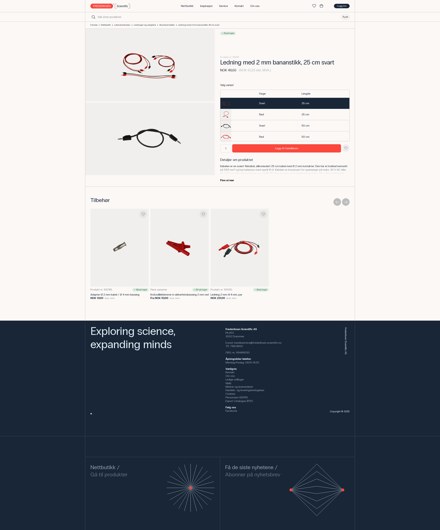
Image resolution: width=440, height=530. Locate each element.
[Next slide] (346, 202)
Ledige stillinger (235, 379)
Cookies (230, 393)
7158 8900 (236, 346)
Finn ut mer (227, 180)
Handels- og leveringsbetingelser (245, 390)
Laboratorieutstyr (122, 25)
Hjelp (228, 383)
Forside (93, 25)
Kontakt (230, 372)
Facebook (231, 410)
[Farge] (278, 94)
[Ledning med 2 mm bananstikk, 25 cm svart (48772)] (284, 114)
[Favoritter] (314, 6)
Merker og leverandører (239, 386)
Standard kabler (167, 25)
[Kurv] (321, 6)
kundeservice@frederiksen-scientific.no (258, 342)
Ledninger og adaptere (145, 25)
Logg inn (341, 5)
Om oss (230, 376)
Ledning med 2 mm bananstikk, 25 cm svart (198, 25)
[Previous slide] (337, 202)
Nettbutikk (106, 25)
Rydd (345, 16)
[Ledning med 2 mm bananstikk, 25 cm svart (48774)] (284, 125)
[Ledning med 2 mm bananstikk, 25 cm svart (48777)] (284, 136)
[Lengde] (324, 94)
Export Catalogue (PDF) (239, 401)
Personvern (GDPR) (237, 397)
